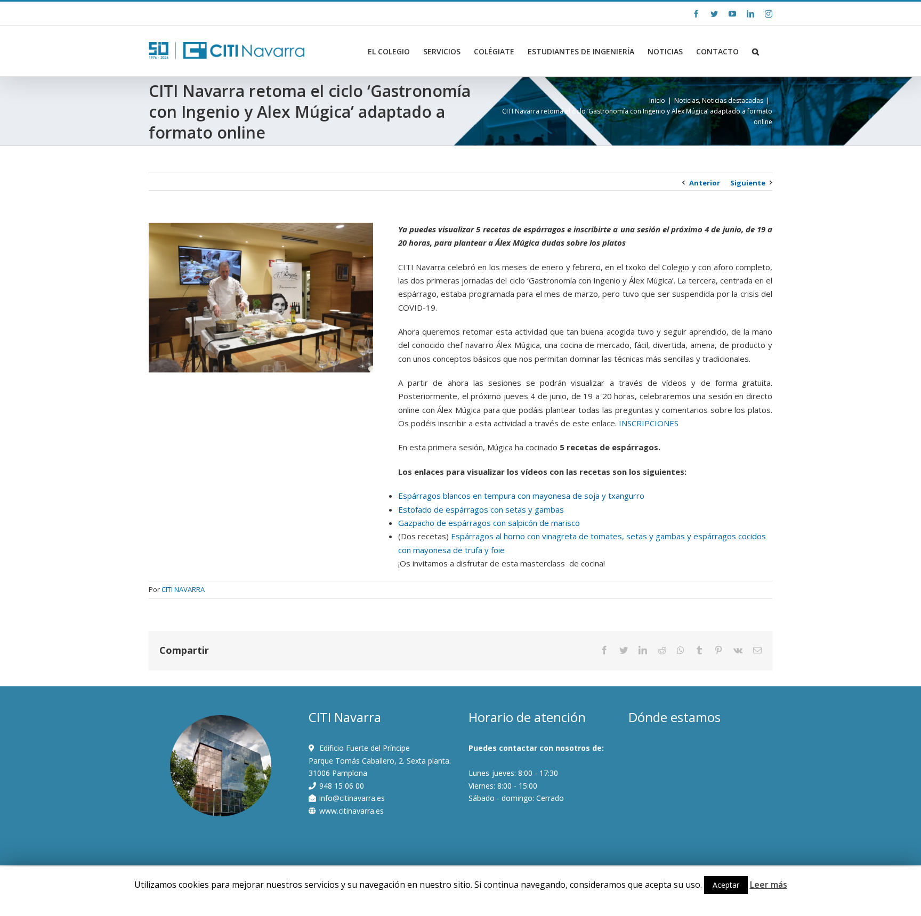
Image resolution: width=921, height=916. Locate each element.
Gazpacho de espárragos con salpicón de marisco (489, 522)
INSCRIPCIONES (648, 423)
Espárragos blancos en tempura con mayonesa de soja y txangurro (521, 495)
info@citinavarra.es (243, 13)
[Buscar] (755, 51)
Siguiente (747, 183)
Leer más (768, 884)
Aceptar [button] (726, 885)
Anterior (704, 183)
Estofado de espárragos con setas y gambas (481, 509)
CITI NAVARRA (183, 589)
